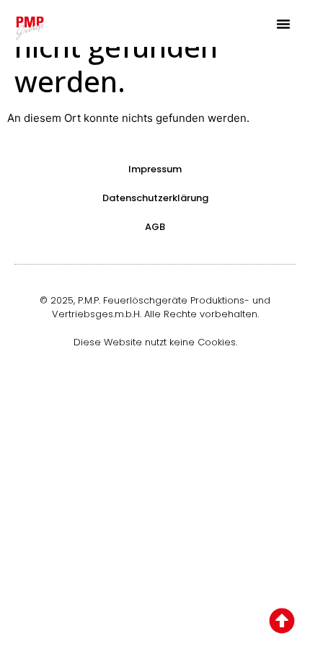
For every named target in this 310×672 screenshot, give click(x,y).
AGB (155, 227)
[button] (283, 24)
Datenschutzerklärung (155, 198)
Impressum (155, 169)
